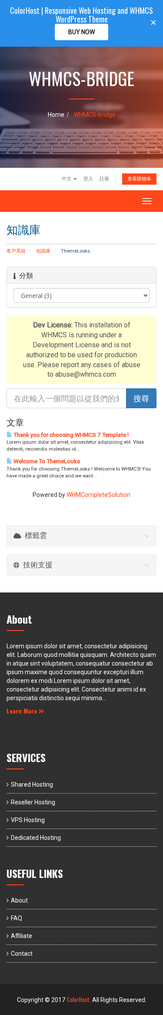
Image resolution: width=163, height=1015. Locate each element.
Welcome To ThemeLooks (46, 461)
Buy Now (81, 32)
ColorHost (78, 999)
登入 (88, 179)
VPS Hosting (28, 819)
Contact (22, 953)
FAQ (16, 918)
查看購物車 (139, 179)
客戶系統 (16, 251)
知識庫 (43, 251)
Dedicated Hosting (36, 837)
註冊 (104, 179)
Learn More (23, 710)
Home (56, 114)
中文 (67, 179)
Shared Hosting (32, 784)
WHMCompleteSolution (98, 494)
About (19, 900)
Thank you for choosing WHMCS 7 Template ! (70, 435)
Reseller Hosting (33, 802)
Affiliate (21, 935)
